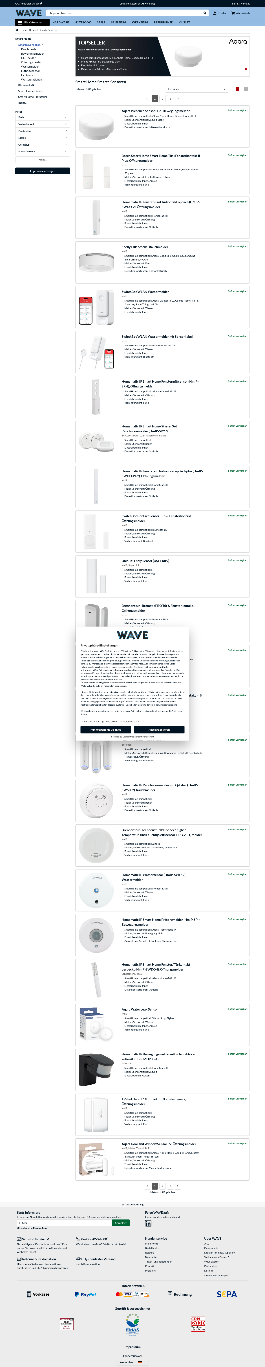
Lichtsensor (28, 75)
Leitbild (208, 1270)
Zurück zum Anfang (132, 1204)
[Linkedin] (148, 1222)
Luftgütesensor (30, 70)
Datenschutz (40, 1228)
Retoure (149, 1252)
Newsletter (151, 1257)
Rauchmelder (29, 49)
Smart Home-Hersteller (32, 96)
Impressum (133, 1347)
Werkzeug (140, 22)
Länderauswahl (132, 1355)
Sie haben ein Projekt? (216, 1257)
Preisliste (150, 1270)
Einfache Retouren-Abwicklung (137, 3)
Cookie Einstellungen (216, 1275)
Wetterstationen (31, 79)
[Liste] (237, 89)
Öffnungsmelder (31, 62)
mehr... (22, 102)
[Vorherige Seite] (147, 98)
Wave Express (212, 1261)
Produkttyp (24, 130)
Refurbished (163, 22)
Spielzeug (118, 22)
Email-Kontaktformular (49, 1248)
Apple (101, 22)
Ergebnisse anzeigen (42, 171)
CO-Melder (28, 57)
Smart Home (29, 30)
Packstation (210, 1266)
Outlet (184, 22)
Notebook (83, 22)
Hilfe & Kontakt (241, 3)
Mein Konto (151, 1243)
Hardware (60, 22)
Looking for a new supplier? (219, 1252)
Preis (21, 117)
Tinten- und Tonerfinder (158, 1261)
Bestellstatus (152, 1248)
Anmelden (121, 1223)
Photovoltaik (26, 85)
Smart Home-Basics (30, 91)
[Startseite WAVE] (28, 13)
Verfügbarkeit (26, 124)
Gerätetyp (24, 144)
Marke (22, 137)
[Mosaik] (246, 89)
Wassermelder (30, 66)
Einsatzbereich (26, 151)
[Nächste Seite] (178, 98)
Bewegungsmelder (32, 53)
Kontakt (149, 1266)
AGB (206, 1243)
